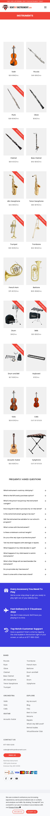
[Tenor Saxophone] (36, 185)
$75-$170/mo (14, 291)
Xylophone (36, 460)
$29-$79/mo (13, 420)
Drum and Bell (13, 373)
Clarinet (13, 158)
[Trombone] (36, 228)
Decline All (18, 812)
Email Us (12, 755)
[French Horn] (13, 271)
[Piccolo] (36, 55)
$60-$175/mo (36, 205)
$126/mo (36, 118)
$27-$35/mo (13, 377)
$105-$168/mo (36, 291)
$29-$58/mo (13, 75)
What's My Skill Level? (35, 724)
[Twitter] (11, 778)
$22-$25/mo (36, 334)
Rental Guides (32, 727)
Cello (36, 417)
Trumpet (13, 244)
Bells (36, 330)
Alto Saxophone (13, 201)
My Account (32, 701)
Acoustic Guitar (13, 460)
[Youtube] (16, 778)
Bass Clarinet (36, 158)
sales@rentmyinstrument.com (14, 750)
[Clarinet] (13, 142)
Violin (14, 72)
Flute (14, 115)
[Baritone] (36, 271)
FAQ (28, 709)
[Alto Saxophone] (13, 185)
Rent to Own (32, 712)
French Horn (14, 287)
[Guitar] (13, 443)
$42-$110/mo (14, 205)
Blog (28, 705)
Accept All (32, 812)
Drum (13, 330)
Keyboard (36, 373)
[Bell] (36, 314)
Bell (28, 676)
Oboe (36, 115)
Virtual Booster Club (35, 731)
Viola (14, 417)
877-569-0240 (33, 637)
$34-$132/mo (36, 248)
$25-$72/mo (13, 162)
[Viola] (13, 400)
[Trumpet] (13, 228)
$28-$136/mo (14, 118)
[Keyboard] (36, 357)
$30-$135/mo (14, 248)
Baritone (36, 287)
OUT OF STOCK (36, 420)
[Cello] (36, 400)
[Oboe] (36, 98)
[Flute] (13, 98)
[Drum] (13, 314)
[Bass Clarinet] (36, 142)
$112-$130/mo (36, 162)
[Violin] (13, 55)
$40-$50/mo (36, 75)
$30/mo (14, 334)
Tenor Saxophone (36, 201)
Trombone (36, 244)
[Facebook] (5, 778)
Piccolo (36, 72)
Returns (30, 716)
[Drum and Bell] (13, 357)
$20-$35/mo (13, 463)
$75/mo (36, 377)
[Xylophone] (36, 443)
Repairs (30, 720)
